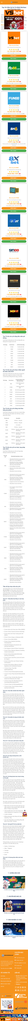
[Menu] (2, 2)
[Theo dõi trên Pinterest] (23, 987)
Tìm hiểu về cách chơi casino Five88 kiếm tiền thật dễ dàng (14, 890)
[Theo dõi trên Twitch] (25, 990)
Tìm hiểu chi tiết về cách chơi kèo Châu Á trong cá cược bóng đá (14, 937)
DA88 (10, 968)
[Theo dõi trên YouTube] (18, 990)
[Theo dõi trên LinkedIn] (16, 990)
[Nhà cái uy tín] (14, 2)
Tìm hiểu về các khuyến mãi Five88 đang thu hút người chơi (14, 914)
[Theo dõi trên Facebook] (16, 987)
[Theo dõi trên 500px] (23, 990)
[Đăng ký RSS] (25, 987)
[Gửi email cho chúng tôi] (20, 987)
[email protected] (23, 982)
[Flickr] (20, 990)
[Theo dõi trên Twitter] (18, 987)
